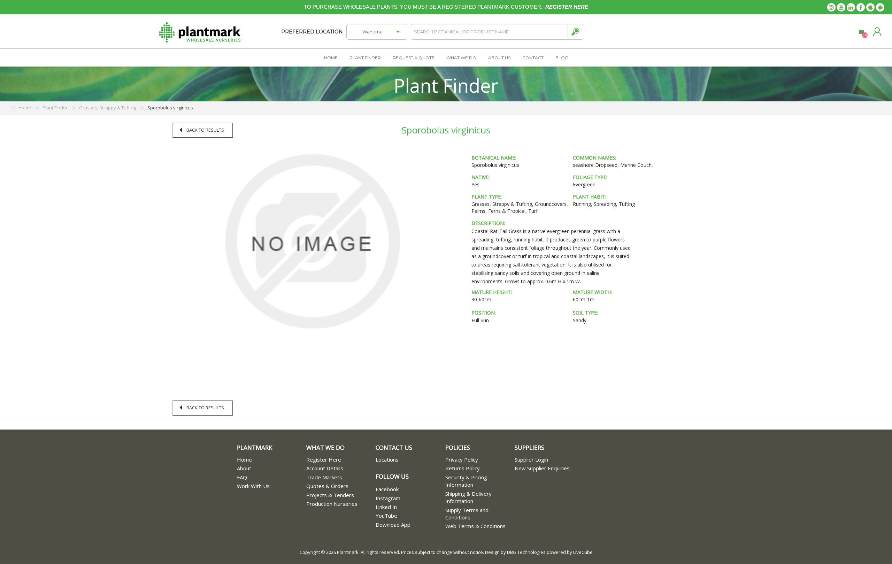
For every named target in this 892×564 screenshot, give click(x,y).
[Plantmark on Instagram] (831, 7)
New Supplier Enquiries (542, 468)
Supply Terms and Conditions (467, 514)
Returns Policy (462, 468)
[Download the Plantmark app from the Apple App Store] (870, 7)
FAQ (242, 477)
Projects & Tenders (330, 495)
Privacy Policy (461, 459)
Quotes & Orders (327, 485)
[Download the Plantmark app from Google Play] (880, 7)
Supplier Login (531, 459)
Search (575, 32)
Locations (387, 459)
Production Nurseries (331, 503)
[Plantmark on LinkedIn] (851, 7)
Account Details (324, 468)
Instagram (388, 498)
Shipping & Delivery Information (468, 497)
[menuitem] (271, 459)
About (244, 468)
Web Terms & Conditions (475, 526)
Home (244, 459)
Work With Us (253, 485)
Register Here (323, 459)
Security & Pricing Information (466, 481)
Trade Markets (324, 477)
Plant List (861, 32)
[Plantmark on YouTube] (841, 7)
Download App (393, 524)
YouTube (386, 515)
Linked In (386, 506)
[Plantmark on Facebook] (860, 7)
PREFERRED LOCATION (312, 32)
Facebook (387, 489)
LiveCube (583, 552)
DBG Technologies (526, 552)
